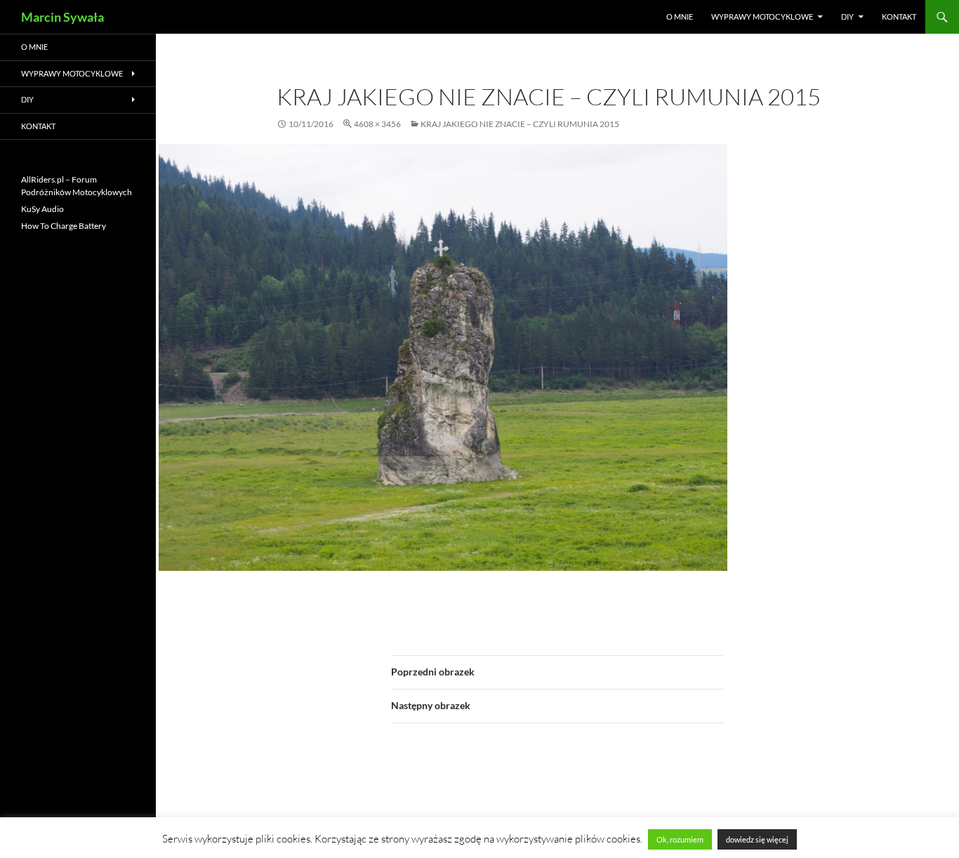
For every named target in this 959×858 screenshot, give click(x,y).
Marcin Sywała (62, 17)
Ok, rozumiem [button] (679, 839)
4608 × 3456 (377, 124)
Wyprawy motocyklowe (762, 16)
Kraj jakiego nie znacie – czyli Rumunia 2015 (520, 124)
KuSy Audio (42, 209)
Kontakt (899, 16)
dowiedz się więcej (757, 839)
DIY (847, 16)
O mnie (679, 16)
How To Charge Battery (63, 225)
